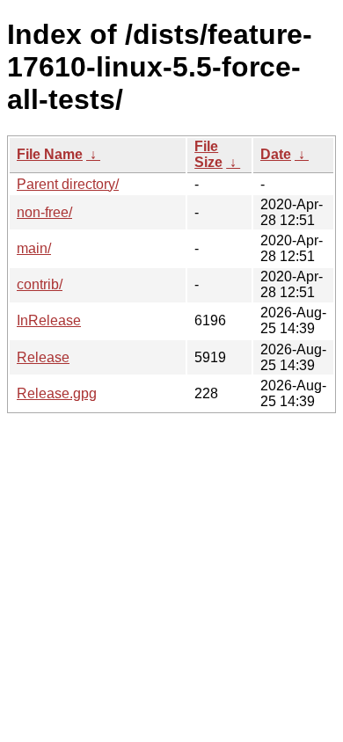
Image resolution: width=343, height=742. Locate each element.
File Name (50, 154)
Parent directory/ (68, 184)
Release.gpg (57, 393)
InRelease (49, 320)
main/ (34, 248)
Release (43, 357)
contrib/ (39, 284)
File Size (208, 154)
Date (275, 154)
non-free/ (44, 212)
